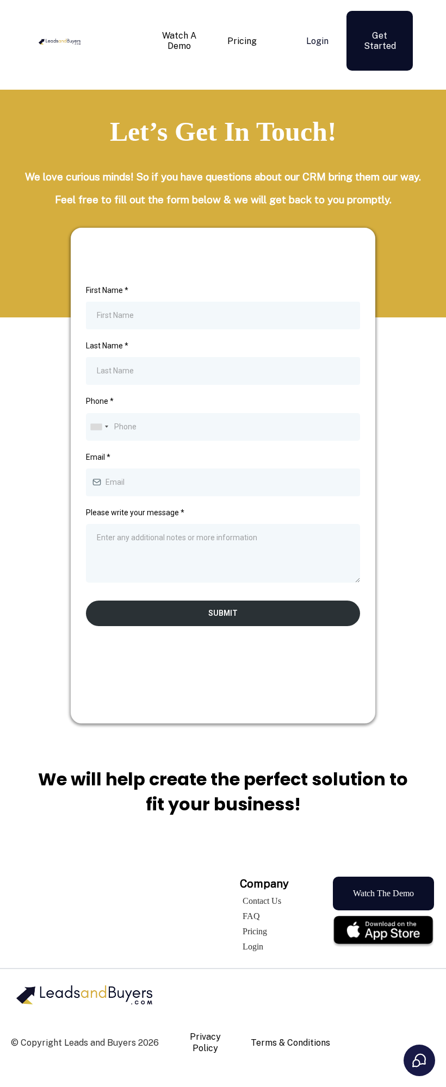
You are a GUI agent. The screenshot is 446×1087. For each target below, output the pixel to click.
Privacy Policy (205, 1042)
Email (98, 457)
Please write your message (135, 512)
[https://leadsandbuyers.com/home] (59, 40)
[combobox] (99, 427)
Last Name (107, 345)
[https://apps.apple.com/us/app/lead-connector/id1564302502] (383, 930)
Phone (100, 401)
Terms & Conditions (290, 1043)
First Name (107, 290)
